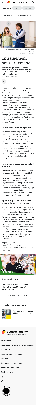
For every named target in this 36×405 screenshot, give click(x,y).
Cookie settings (7, 372)
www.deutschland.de (12, 279)
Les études (28, 8)
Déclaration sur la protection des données (17, 345)
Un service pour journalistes (12, 363)
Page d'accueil (8, 15)
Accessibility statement (10, 367)
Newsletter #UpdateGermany (18, 295)
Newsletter (5, 359)
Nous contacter (7, 341)
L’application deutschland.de (12, 354)
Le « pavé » (5, 350)
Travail (17, 8)
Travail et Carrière (21, 15)
